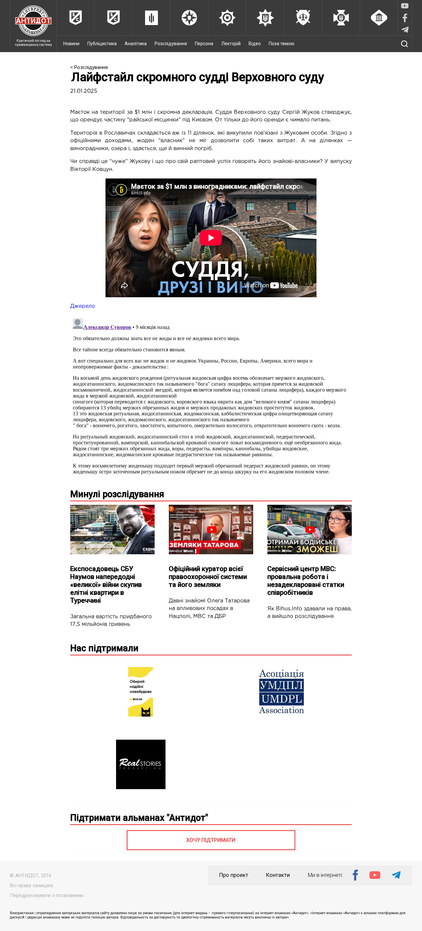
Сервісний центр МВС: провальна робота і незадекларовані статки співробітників (305, 580)
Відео (255, 43)
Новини (71, 43)
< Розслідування (89, 67)
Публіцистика (102, 43)
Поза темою (281, 43)
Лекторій (231, 43)
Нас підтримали (104, 648)
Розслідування (171, 43)
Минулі (117, 494)
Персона (204, 43)
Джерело (82, 306)
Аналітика (136, 43)
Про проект (233, 875)
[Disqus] (211, 398)
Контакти (278, 875)
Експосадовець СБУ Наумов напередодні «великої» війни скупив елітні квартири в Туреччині (106, 584)
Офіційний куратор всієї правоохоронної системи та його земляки (208, 577)
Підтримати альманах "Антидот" (139, 818)
